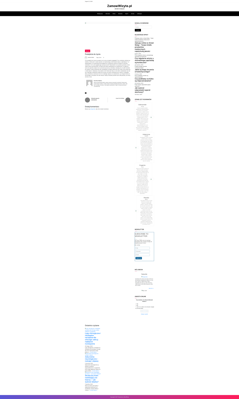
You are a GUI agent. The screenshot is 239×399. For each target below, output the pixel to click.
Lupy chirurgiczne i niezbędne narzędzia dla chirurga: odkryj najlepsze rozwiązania (93, 338)
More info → (151, 288)
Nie (137, 305)
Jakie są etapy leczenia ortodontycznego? (144, 71)
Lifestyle (139, 13)
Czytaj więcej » (93, 352)
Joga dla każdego (120, 98)
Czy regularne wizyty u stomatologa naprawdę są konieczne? (144, 60)
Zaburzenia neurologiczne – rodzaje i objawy (91, 359)
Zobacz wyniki (144, 314)
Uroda (132, 13)
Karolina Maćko (91, 57)
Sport (126, 13)
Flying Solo (144, 274)
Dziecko (120, 13)
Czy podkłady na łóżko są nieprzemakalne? (144, 80)
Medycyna (100, 13)
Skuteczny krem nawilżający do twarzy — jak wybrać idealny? (92, 378)
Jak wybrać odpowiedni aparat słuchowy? (142, 90)
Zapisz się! (138, 258)
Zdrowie (108, 13)
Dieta (114, 13)
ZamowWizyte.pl (119, 6)
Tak (137, 303)
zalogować (92, 109)
